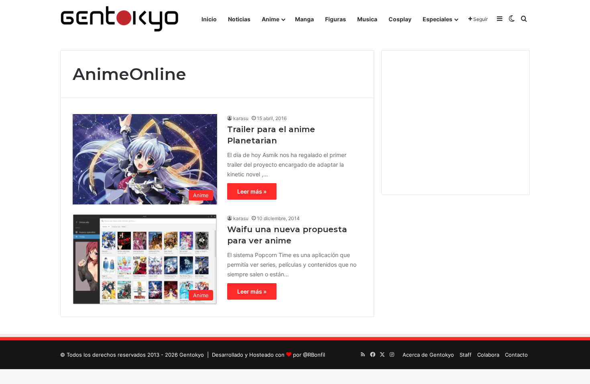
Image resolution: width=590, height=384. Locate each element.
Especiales (437, 19)
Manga (304, 19)
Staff (466, 354)
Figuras (335, 19)
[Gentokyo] (119, 19)
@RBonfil (314, 354)
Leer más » (252, 191)
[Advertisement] (455, 122)
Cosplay (400, 19)
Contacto (516, 354)
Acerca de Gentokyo (428, 354)
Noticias (239, 19)
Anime (270, 19)
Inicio (209, 19)
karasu (240, 118)
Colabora (488, 354)
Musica (367, 19)
